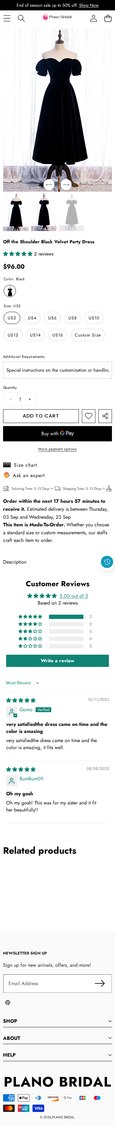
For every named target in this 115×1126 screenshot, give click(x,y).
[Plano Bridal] (57, 18)
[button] (108, 18)
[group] (16, 212)
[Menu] (7, 18)
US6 (52, 318)
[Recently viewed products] (107, 562)
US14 (35, 335)
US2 (12, 318)
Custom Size (88, 335)
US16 (57, 335)
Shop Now (89, 5)
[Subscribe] (99, 983)
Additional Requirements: (24, 356)
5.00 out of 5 (73, 595)
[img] (21, 700)
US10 (94, 318)
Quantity (10, 387)
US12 (13, 335)
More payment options (57, 449)
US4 (32, 318)
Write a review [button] (57, 660)
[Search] (21, 18)
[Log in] (93, 18)
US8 (72, 318)
